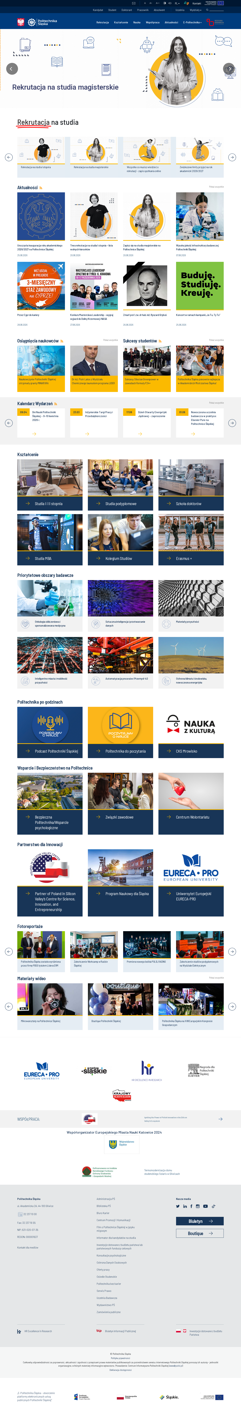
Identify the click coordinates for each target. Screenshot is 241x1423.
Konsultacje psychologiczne (111, 1261)
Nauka (136, 22)
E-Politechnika (191, 22)
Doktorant (127, 9)
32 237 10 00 (30, 1220)
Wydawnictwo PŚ (106, 1311)
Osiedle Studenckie (107, 1282)
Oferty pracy (103, 1275)
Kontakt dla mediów (27, 1253)
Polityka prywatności (120, 1364)
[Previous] (9, 157)
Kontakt (197, 3)
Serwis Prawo (104, 1297)
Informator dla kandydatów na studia (116, 1244)
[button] (120, 69)
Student (112, 9)
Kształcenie (121, 22)
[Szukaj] (207, 10)
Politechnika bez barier (109, 1289)
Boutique (195, 1239)
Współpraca (152, 22)
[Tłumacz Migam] (188, 3)
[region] (120, 69)
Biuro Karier (103, 1219)
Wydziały (195, 9)
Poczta (133, 3)
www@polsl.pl (175, 1371)
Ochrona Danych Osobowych (112, 1268)
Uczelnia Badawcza (107, 1304)
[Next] (232, 157)
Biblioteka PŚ (104, 1212)
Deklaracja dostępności (121, 1376)
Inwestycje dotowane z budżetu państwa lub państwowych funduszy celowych (120, 1252)
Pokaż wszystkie (216, 187)
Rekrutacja (103, 22)
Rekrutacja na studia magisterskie (57, 87)
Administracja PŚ (106, 1205)
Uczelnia (180, 9)
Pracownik (143, 9)
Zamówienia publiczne (108, 1318)
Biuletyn (195, 1227)
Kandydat (98, 9)
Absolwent (159, 9)
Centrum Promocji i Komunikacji (114, 1226)
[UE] (212, 3)
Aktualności (171, 22)
